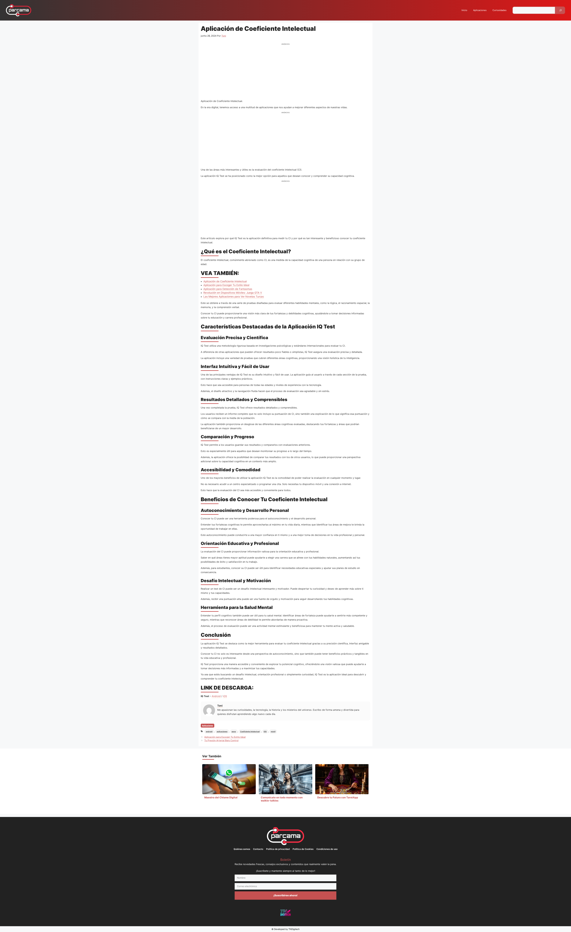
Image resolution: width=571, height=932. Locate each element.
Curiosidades (499, 10)
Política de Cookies (303, 849)
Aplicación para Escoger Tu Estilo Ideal (226, 285)
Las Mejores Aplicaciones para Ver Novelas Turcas (233, 296)
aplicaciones (222, 731)
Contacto (258, 849)
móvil (273, 731)
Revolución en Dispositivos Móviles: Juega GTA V (232, 292)
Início (464, 10)
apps (234, 731)
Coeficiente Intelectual (250, 731)
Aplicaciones (480, 10)
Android (216, 696)
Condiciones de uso (327, 849)
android (209, 731)
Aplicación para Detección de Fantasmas (227, 289)
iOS (225, 696)
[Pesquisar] (560, 10)
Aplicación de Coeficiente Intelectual (225, 281)
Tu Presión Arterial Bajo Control (221, 740)
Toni (220, 705)
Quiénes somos (242, 849)
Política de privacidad (278, 849)
